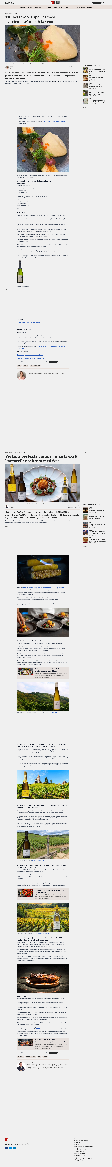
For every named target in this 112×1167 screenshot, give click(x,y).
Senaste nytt (23, 7)
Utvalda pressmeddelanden (81, 1140)
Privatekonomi (47, 7)
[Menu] (106, 3)
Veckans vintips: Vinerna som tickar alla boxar (30, 355)
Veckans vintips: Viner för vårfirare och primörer (30, 358)
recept (26, 365)
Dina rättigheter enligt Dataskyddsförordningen (86, 1150)
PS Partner (76, 1157)
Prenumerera (97, 2)
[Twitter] (10, 1148)
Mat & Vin (16, 13)
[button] (43, 569)
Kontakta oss (77, 1142)
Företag (61, 7)
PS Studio (89, 7)
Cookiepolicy (77, 1148)
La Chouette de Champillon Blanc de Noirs (53, 121)
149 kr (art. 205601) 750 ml (51, 712)
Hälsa (72, 7)
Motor (67, 7)
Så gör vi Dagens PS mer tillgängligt (83, 1159)
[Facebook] (6, 1148)
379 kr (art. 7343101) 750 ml (42, 933)
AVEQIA (38, 1028)
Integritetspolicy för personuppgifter (83, 1146)
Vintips (45, 1056)
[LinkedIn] (14, 1148)
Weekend (16, 452)
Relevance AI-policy (79, 1151)
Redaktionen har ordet (79, 1155)
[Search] (103, 3)
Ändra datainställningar (80, 1161)
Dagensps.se (8, 13)
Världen (30, 7)
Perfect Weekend (80, 7)
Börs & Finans (38, 7)
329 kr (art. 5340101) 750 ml (39, 861)
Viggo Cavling (30, 1062)
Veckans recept (35, 365)
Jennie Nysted (30, 371)
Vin (39, 1056)
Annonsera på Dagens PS (80, 1153)
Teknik (55, 7)
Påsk (19, 365)
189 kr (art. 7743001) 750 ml (43, 801)
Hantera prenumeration (80, 1139)
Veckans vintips (30, 1056)
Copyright (76, 1144)
